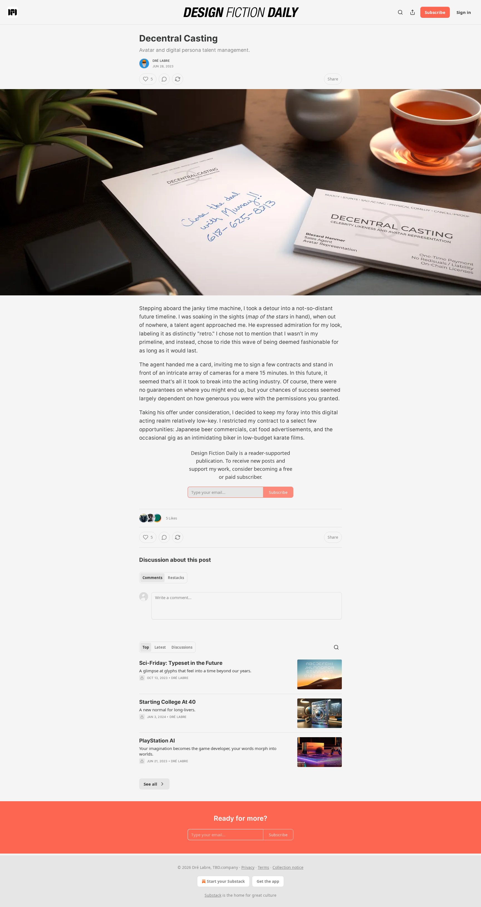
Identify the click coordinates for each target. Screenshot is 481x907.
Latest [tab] (160, 647)
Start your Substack (226, 881)
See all (150, 784)
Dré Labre (161, 61)
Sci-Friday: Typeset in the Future (180, 663)
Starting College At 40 (167, 702)
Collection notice (288, 867)
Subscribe (435, 12)
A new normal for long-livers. (167, 709)
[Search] (400, 12)
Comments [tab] (152, 577)
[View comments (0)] (164, 79)
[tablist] (163, 577)
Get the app (268, 881)
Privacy (247, 867)
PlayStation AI (157, 740)
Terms (263, 867)
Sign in (464, 12)
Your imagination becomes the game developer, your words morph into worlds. (207, 751)
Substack (213, 895)
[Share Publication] (412, 12)
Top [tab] (146, 647)
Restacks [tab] (176, 577)
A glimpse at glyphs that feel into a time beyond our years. (195, 670)
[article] (240, 674)
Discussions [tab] (181, 647)
